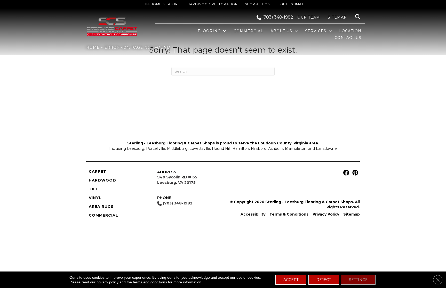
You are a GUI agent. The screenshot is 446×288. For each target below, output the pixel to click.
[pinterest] (354, 173)
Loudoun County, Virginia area (288, 143)
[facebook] (345, 173)
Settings (358, 279)
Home (93, 47)
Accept (290, 279)
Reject (323, 279)
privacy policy (107, 282)
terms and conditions (150, 282)
